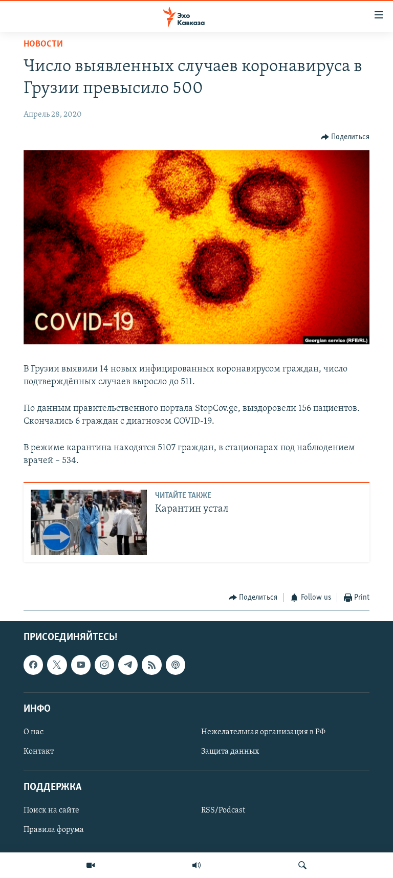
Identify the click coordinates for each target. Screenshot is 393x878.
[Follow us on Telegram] (128, 664)
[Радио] (196, 865)
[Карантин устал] (89, 522)
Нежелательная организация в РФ (263, 732)
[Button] (345, 137)
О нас (33, 732)
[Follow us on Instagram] (104, 664)
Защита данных (230, 752)
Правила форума (54, 830)
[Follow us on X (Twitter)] (57, 664)
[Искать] (302, 865)
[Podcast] (175, 664)
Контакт (39, 752)
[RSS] (151, 664)
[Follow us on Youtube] (81, 664)
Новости (43, 44)
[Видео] (90, 865)
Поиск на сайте (51, 810)
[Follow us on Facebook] (33, 664)
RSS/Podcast (223, 810)
